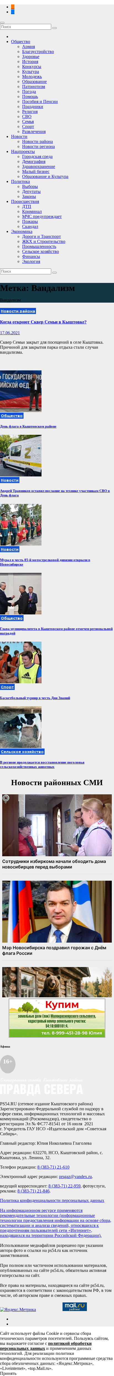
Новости (19, 136)
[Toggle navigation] (2, 23)
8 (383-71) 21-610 (53, 1167)
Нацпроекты (23, 151)
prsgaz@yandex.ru (75, 1176)
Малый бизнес (36, 171)
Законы (29, 196)
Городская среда (37, 156)
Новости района (37, 141)
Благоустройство (38, 51)
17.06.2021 (10, 332)
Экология (31, 261)
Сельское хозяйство (40, 251)
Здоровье (30, 56)
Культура (30, 71)
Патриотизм (33, 86)
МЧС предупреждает (42, 216)
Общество (20, 41)
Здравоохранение (38, 166)
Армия (28, 46)
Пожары (30, 221)
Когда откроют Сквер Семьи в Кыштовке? (43, 322)
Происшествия (25, 201)
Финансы (31, 256)
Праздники (32, 106)
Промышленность (39, 246)
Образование (34, 81)
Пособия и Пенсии (40, 101)
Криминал (32, 211)
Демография (33, 161)
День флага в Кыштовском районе (28, 426)
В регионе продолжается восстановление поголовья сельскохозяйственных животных (42, 764)
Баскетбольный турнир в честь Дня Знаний (35, 698)
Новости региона (38, 146)
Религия (30, 111)
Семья (28, 121)
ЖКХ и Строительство (43, 241)
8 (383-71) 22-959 (64, 1186)
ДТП (26, 206)
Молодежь (32, 76)
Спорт (28, 126)
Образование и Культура (45, 176)
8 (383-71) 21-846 (33, 1191)
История (30, 61)
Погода (29, 91)
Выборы (30, 186)
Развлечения (34, 131)
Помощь (30, 96)
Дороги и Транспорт (41, 236)
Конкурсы (31, 66)
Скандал (30, 226)
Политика (20, 181)
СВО (27, 116)
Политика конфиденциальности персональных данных (52, 1200)
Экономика (21, 231)
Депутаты (31, 191)
